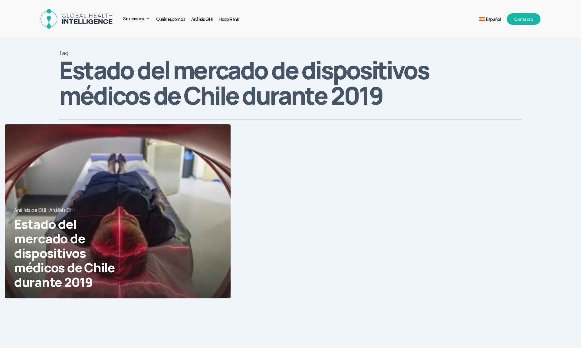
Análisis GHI (62, 210)
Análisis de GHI (30, 210)
